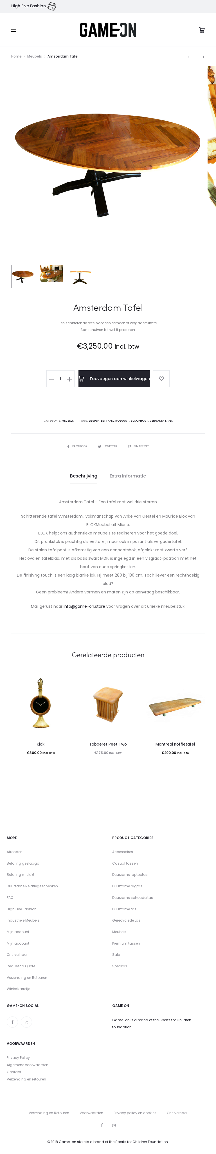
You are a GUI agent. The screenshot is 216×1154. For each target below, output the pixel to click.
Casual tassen (125, 863)
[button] (51, 379)
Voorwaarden (91, 1112)
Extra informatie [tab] (128, 476)
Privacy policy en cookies (135, 1112)
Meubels (34, 56)
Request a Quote (21, 966)
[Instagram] (26, 1022)
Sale (116, 954)
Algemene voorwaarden (27, 1064)
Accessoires (122, 851)
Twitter (111, 446)
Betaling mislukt (20, 874)
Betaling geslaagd (23, 863)
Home (16, 56)
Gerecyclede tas (126, 920)
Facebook (80, 446)
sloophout (139, 421)
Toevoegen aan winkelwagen (119, 378)
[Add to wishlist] (161, 378)
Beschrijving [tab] (83, 476)
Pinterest (141, 446)
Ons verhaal (17, 954)
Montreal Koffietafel (175, 744)
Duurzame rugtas (127, 886)
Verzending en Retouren (27, 977)
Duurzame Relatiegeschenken (32, 886)
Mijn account (18, 931)
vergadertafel (161, 421)
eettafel (107, 421)
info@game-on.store (84, 606)
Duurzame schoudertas (132, 897)
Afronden (14, 851)
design (94, 421)
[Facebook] (12, 1022)
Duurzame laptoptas (130, 874)
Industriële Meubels (23, 920)
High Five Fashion (22, 909)
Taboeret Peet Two (108, 744)
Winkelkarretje (18, 988)
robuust (122, 421)
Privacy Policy (18, 1057)
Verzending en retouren (26, 1079)
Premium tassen (126, 943)
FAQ (10, 897)
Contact (14, 1072)
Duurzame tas (124, 909)
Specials (119, 966)
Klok (40, 744)
